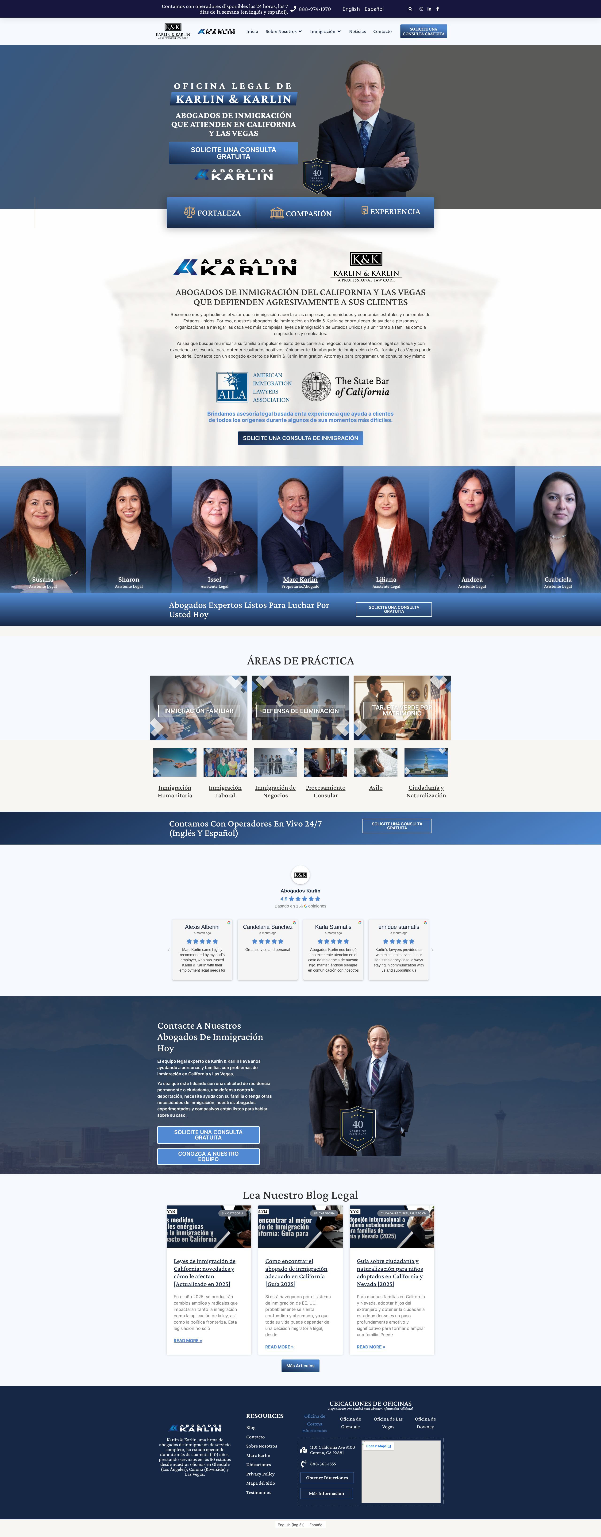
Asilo (376, 787)
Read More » (188, 1340)
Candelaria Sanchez (268, 927)
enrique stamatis (398, 927)
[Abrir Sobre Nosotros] (300, 31)
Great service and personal (267, 950)
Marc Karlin (300, 579)
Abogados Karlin (300, 890)
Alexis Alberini (202, 927)
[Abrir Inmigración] (339, 31)
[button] (410, 8)
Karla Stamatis (333, 927)
